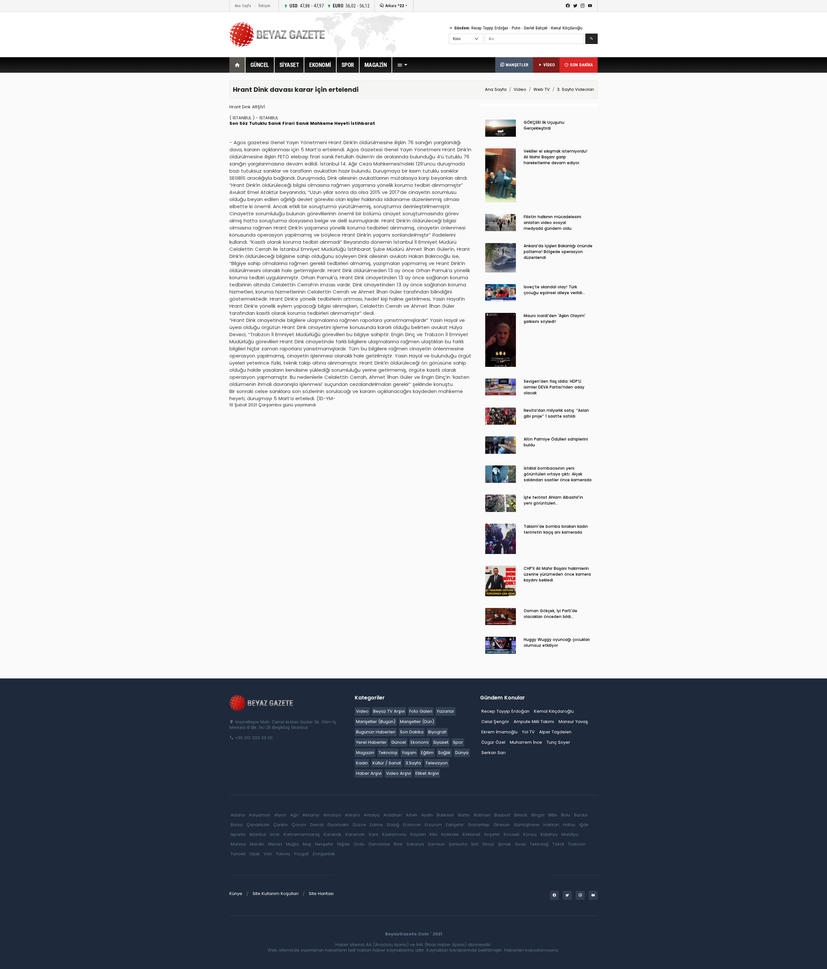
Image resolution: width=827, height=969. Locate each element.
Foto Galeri (420, 711)
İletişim (264, 5)
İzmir (275, 834)
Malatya (569, 834)
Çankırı (280, 825)
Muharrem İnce (526, 742)
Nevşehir (324, 844)
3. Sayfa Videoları (575, 89)
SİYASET (289, 64)
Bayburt (502, 815)
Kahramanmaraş (302, 834)
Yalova (283, 854)
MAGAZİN (375, 64)
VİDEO (548, 64)
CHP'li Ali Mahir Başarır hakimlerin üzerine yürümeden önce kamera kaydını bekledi (557, 574)
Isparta (238, 834)
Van (268, 854)
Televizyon (436, 763)
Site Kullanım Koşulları (275, 893)
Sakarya (415, 844)
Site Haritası (321, 893)
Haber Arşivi (369, 773)
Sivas (520, 844)
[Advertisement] (194, 177)
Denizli (317, 825)
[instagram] (582, 6)
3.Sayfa (413, 763)
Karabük (332, 834)
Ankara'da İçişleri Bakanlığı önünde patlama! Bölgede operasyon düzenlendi (558, 251)
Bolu (565, 815)
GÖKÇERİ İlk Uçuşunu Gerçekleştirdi (544, 125)
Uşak (254, 854)
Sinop (488, 844)
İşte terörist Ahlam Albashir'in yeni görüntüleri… (553, 500)
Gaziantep (479, 825)
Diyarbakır (338, 825)
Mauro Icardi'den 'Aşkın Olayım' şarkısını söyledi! (554, 318)
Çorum (299, 825)
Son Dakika (412, 732)
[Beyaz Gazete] (261, 703)
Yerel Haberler (371, 742)
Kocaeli (511, 834)
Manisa (238, 844)
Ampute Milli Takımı (534, 722)
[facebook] (567, 6)
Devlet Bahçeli (536, 28)
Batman (482, 815)
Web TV (541, 89)
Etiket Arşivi (427, 773)
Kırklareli (471, 834)
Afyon (280, 815)
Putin (516, 28)
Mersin (275, 844)
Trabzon (576, 844)
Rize (398, 844)
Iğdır (584, 825)
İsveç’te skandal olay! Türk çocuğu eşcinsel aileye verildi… (554, 289)
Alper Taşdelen (555, 732)
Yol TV (528, 732)
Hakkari (551, 825)
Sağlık (444, 753)
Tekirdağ (539, 844)
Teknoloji (388, 753)
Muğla (292, 844)
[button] (402, 65)
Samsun (436, 844)
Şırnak (504, 844)
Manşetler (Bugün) (375, 722)
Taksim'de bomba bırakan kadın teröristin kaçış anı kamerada (556, 529)
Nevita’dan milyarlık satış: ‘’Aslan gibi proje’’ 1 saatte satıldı (556, 413)
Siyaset (440, 742)
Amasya (332, 815)
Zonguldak (323, 854)
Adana (238, 815)
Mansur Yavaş (573, 722)
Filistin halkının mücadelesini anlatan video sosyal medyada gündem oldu (552, 222)
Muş (307, 844)
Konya (530, 834)
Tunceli (238, 854)
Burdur (581, 815)
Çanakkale (257, 825)
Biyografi (437, 732)
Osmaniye (379, 844)
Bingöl (537, 815)
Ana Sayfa (243, 5)
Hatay (569, 825)
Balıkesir (445, 815)
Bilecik (521, 815)
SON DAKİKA (581, 64)
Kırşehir (492, 834)
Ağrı (294, 815)
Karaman (355, 834)
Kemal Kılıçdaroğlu (566, 28)
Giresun (502, 825)
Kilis (433, 834)
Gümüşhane (526, 825)
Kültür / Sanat (386, 763)
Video (520, 89)
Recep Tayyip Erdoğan (489, 28)
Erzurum (433, 825)
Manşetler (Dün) (417, 722)
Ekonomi (420, 742)
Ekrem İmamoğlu (499, 732)
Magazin (365, 753)
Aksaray (310, 815)
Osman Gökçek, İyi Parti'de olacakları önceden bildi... (550, 613)
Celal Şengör (495, 722)
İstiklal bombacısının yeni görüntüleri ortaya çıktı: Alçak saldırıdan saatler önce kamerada (557, 474)
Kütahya (549, 834)
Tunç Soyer (558, 742)
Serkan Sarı (493, 753)
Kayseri (418, 834)
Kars (373, 834)
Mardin (257, 844)
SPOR (347, 64)
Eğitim (427, 753)
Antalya (372, 815)
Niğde (343, 844)
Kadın (362, 763)
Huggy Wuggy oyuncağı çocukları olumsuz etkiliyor (557, 642)
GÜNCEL (259, 64)
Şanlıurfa (458, 844)
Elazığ (393, 825)
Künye (235, 893)
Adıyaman (259, 815)
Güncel (398, 742)
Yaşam (409, 753)
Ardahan (392, 815)
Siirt (474, 844)
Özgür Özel (493, 742)
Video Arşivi (398, 773)
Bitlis (552, 815)
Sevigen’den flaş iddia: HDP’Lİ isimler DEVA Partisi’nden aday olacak (554, 387)
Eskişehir (455, 825)
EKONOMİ (320, 64)
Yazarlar (445, 711)
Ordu (359, 844)
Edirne (376, 825)
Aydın (427, 815)
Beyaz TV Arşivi (389, 711)
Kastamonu (394, 834)
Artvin (411, 815)
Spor (458, 742)
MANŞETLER (516, 64)
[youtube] (590, 6)
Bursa (237, 825)
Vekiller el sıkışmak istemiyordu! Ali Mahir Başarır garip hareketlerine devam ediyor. (555, 156)
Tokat (558, 844)
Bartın (464, 815)
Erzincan (412, 825)
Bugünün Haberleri (375, 732)
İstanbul (257, 834)
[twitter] (575, 6)
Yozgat (301, 854)
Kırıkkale (450, 834)
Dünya (461, 753)
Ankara (394, 5)
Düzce (359, 825)
